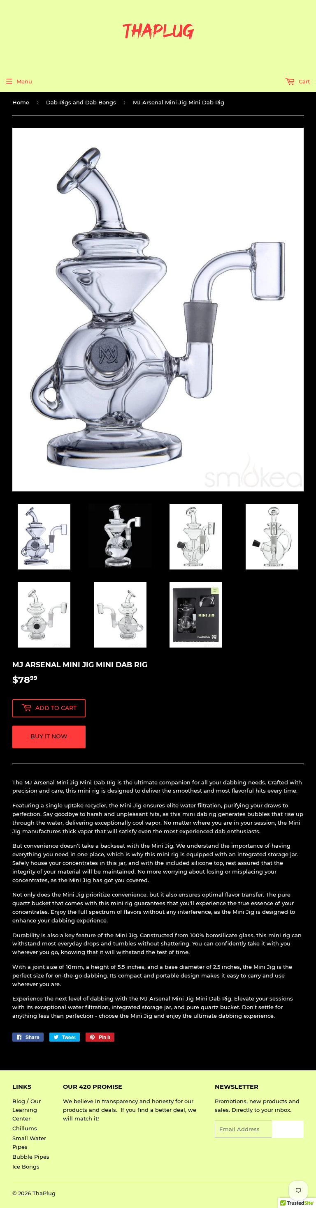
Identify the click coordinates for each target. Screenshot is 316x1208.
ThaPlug (44, 1193)
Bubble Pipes (30, 1156)
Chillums (24, 1128)
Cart (303, 81)
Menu (24, 81)
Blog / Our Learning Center (26, 1110)
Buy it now (48, 736)
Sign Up (287, 1129)
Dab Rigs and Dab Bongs (81, 102)
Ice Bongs (26, 1166)
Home (20, 102)
